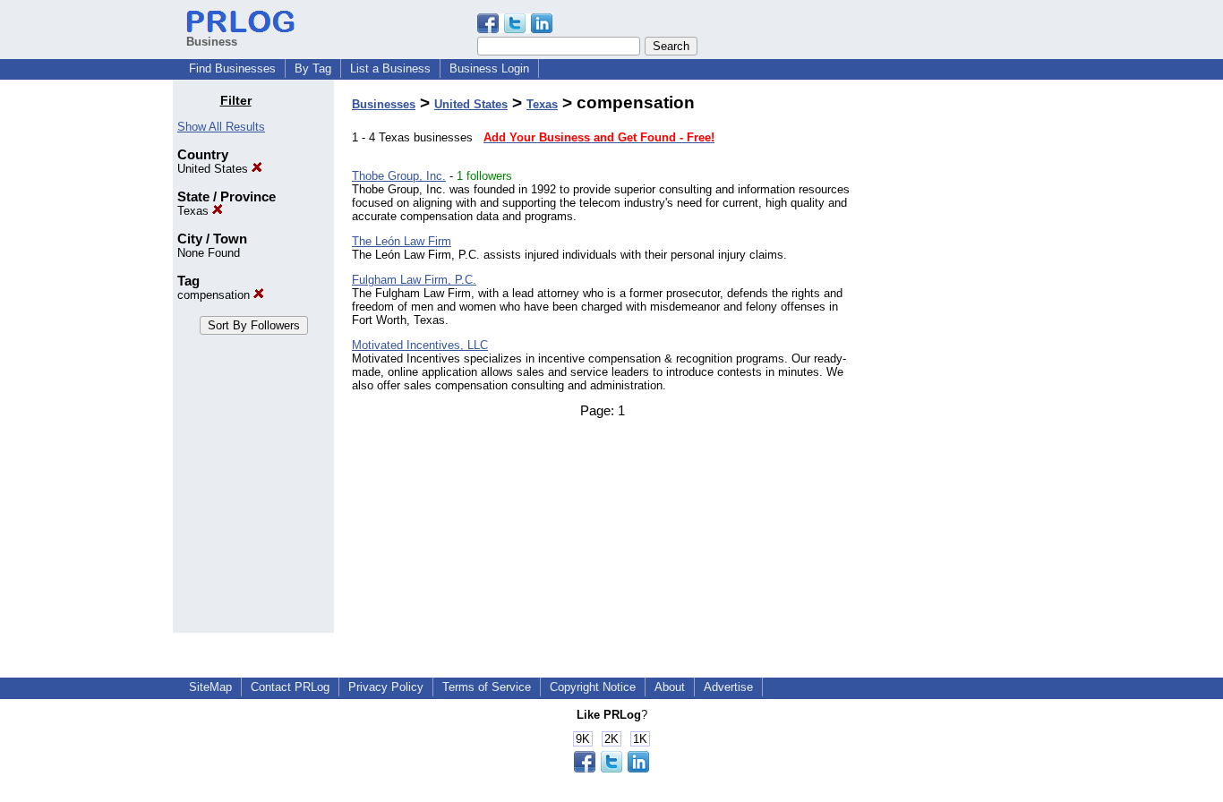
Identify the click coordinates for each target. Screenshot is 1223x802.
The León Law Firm (401, 241)
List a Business (390, 68)
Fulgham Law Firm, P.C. (414, 279)
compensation (215, 295)
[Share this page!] (514, 29)
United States (214, 168)
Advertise (728, 687)
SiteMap (210, 687)
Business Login (489, 68)
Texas (194, 211)
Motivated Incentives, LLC (420, 345)
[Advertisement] (959, 361)
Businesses (383, 104)
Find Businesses (232, 68)
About (669, 687)
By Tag (313, 68)
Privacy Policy (385, 687)
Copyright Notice (593, 687)
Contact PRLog (290, 687)
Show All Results (221, 126)
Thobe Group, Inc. (399, 176)
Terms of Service (486, 687)
